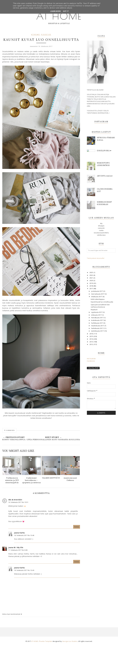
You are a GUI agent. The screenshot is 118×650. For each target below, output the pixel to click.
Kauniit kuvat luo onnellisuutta (102, 302)
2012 (91, 344)
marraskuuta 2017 (98, 294)
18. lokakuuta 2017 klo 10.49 (24, 570)
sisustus (46, 34)
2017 (91, 289)
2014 (91, 339)
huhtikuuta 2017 (97, 323)
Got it (66, 11)
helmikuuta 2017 (97, 328)
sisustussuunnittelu (101, 233)
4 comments (9, 430)
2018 (91, 286)
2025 (91, 272)
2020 (91, 281)
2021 (91, 278)
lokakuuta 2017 (97, 297)
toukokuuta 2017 (97, 320)
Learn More (55, 11)
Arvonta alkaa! (105, 176)
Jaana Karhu (19, 533)
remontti (101, 228)
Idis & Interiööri (15, 500)
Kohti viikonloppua (97, 299)
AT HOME (59, 16)
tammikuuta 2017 (97, 331)
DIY (101, 223)
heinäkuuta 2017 (97, 318)
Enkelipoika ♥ (104, 150)
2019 (91, 283)
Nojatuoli (94, 310)
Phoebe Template (45, 641)
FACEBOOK (91, 361)
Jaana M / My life (15, 547)
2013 (91, 342)
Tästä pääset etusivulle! (95, 258)
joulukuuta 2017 (97, 291)
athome (35, 34)
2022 (91, 275)
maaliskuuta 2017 (97, 326)
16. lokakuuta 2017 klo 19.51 (18, 502)
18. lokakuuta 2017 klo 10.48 (24, 535)
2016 (91, 334)
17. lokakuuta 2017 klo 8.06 (18, 550)
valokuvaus (101, 235)
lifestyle (101, 226)
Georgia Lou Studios (70, 641)
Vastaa (76, 527)
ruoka (101, 230)
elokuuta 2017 (96, 315)
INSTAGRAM (91, 359)
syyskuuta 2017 (97, 312)
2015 (91, 336)
